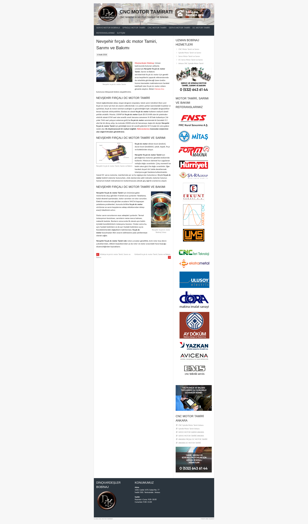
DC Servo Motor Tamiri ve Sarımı (190, 60)
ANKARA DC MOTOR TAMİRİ (189, 443)
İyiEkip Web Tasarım (207, 519)
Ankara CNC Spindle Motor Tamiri (190, 63)
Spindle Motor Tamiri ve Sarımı (189, 53)
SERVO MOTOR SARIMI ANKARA (191, 432)
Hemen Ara (159, 89)
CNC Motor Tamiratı (146, 11)
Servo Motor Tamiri (179, 28)
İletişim (121, 33)
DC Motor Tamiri (201, 28)
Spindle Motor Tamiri (133, 28)
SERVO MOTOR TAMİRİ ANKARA (191, 436)
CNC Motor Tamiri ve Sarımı (188, 49)
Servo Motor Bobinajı (108, 28)
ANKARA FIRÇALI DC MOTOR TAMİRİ (192, 439)
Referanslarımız (105, 33)
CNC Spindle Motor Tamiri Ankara (190, 425)
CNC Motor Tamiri (157, 28)
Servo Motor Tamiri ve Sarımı (189, 56)
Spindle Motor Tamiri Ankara (188, 429)
